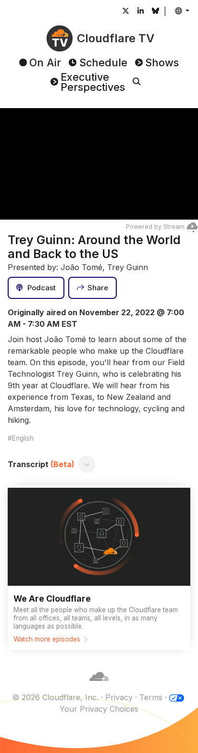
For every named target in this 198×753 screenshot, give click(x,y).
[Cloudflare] (99, 686)
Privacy (119, 697)
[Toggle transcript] (87, 464)
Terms (150, 697)
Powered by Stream (155, 226)
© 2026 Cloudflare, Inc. (55, 697)
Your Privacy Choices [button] (99, 709)
